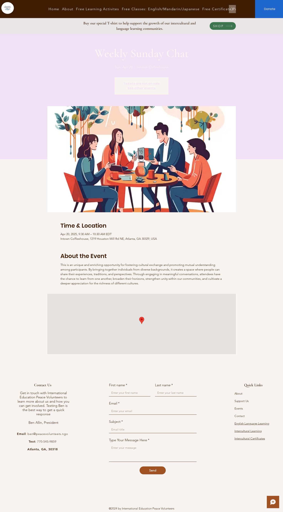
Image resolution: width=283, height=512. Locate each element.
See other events (141, 88)
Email (114, 403)
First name (118, 385)
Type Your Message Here (129, 440)
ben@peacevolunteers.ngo (48, 434)
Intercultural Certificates (249, 438)
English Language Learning (251, 423)
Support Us (241, 401)
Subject (116, 422)
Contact (239, 416)
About (238, 393)
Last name (164, 385)
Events (238, 408)
